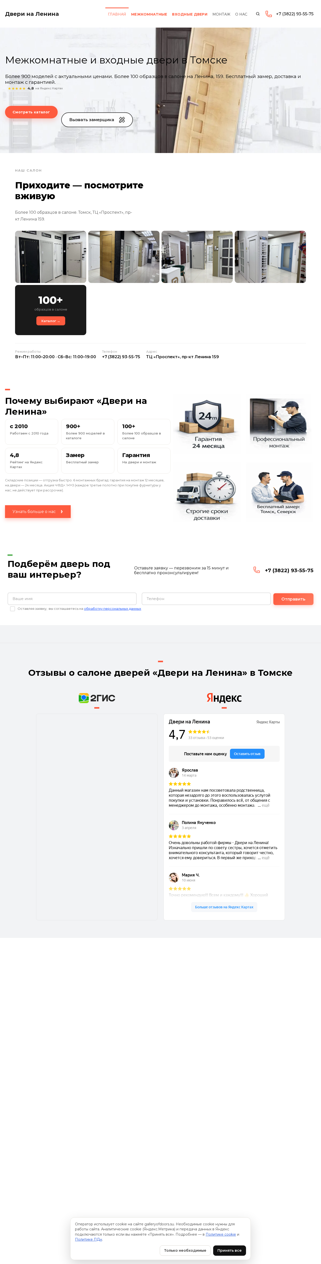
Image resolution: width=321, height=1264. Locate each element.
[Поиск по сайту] (257, 13)
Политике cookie (221, 1234)
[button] (97, 119)
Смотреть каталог (31, 112)
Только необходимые (185, 1250)
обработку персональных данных (112, 609)
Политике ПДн (88, 1239)
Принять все (229, 1250)
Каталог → (50, 321)
